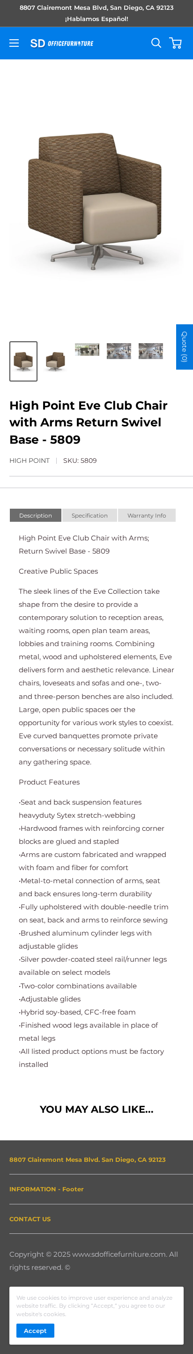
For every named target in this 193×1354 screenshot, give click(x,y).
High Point (29, 460)
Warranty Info (146, 515)
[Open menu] (14, 43)
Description (35, 515)
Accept (35, 1330)
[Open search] (156, 43)
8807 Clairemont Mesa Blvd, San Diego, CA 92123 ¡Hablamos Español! (97, 13)
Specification (90, 515)
